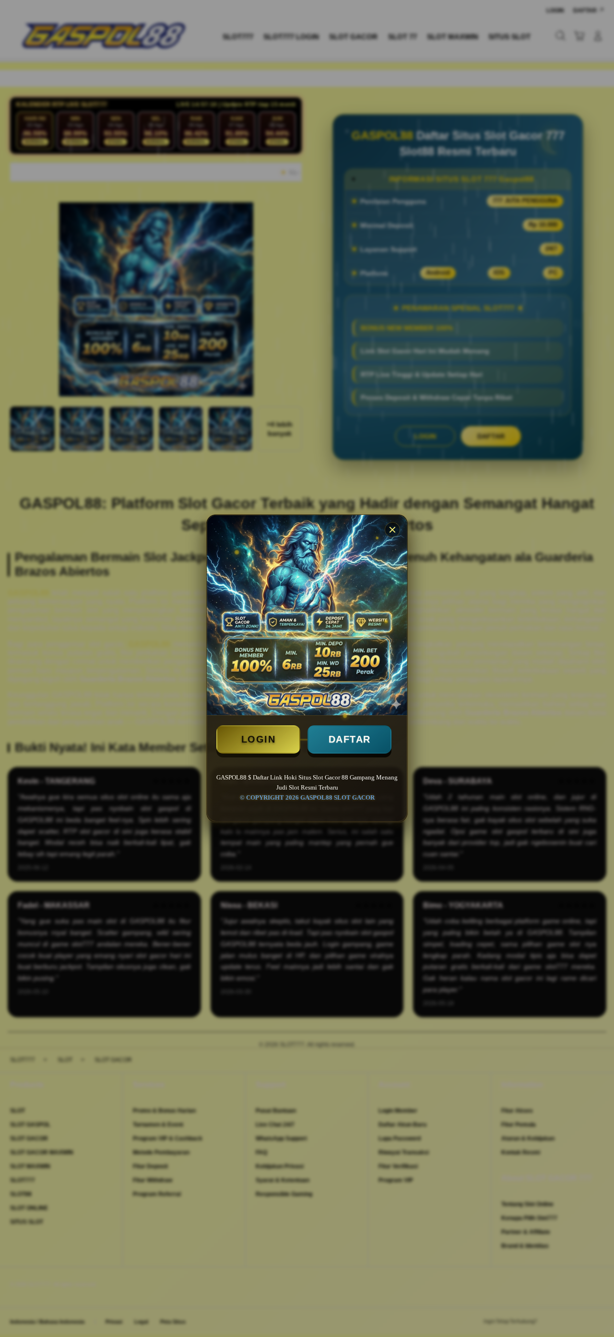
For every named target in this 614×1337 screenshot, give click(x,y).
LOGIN (258, 739)
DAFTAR (350, 739)
